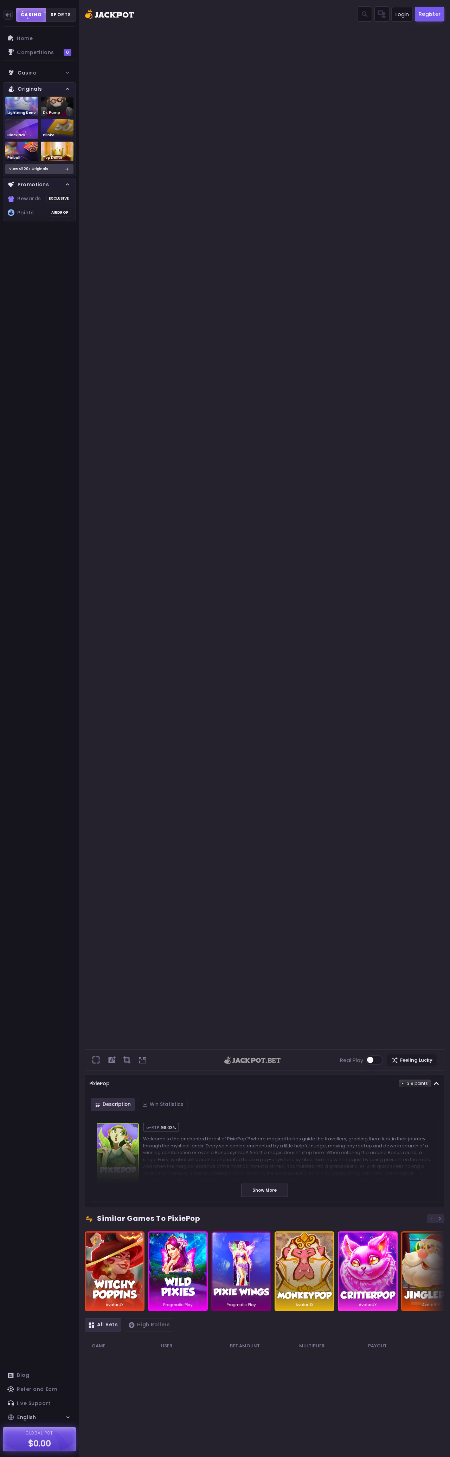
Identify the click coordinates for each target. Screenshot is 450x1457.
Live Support (34, 1403)
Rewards (43, 198)
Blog (23, 1375)
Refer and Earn (37, 1389)
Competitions (43, 52)
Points (43, 212)
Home (25, 38)
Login (402, 14)
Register (430, 14)
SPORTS (61, 15)
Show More (264, 1190)
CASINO (31, 15)
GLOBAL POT (39, 1433)
